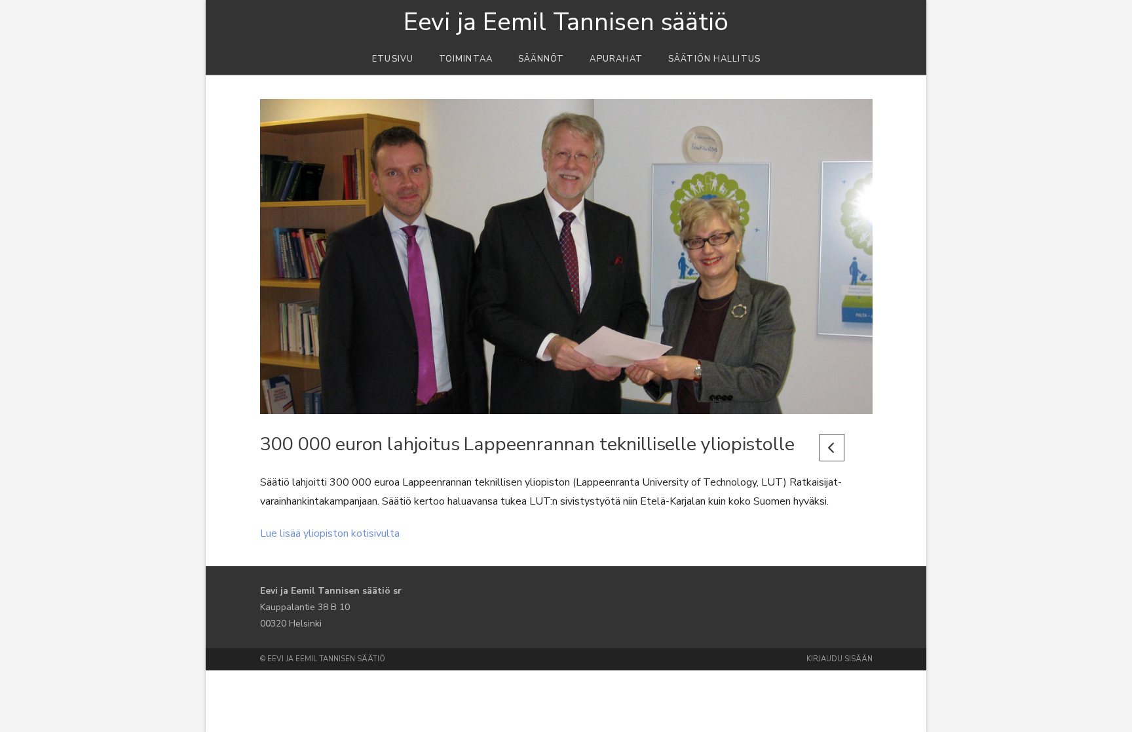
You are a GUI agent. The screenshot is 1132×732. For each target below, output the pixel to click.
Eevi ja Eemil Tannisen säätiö (566, 22)
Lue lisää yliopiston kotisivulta (330, 533)
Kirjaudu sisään (839, 659)
